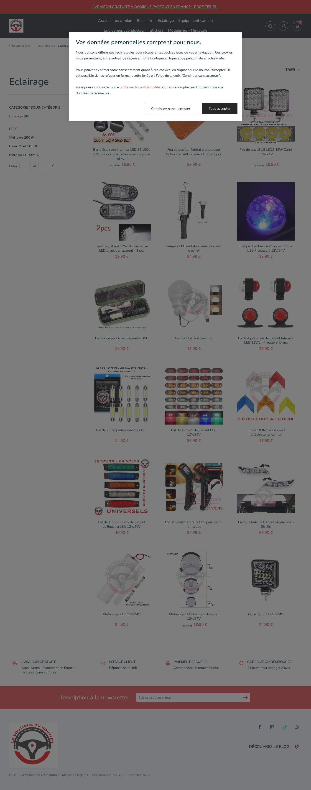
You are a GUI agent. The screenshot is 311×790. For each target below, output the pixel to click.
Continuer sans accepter (170, 108)
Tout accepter (220, 108)
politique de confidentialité (140, 87)
